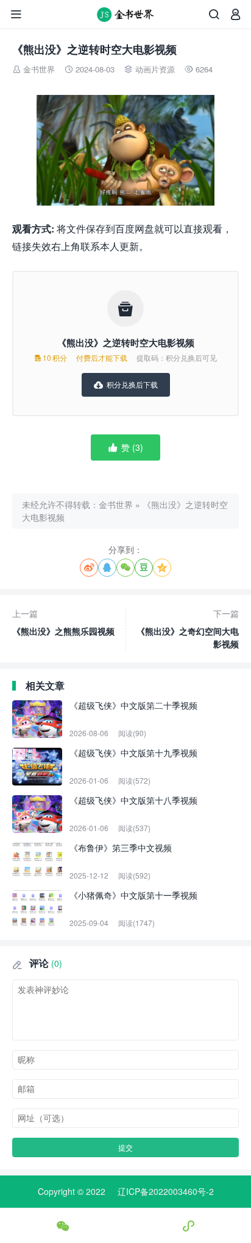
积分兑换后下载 (126, 384)
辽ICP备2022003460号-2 (166, 1191)
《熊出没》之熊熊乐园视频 (63, 622)
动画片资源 (155, 69)
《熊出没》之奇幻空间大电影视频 (187, 628)
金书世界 (39, 69)
